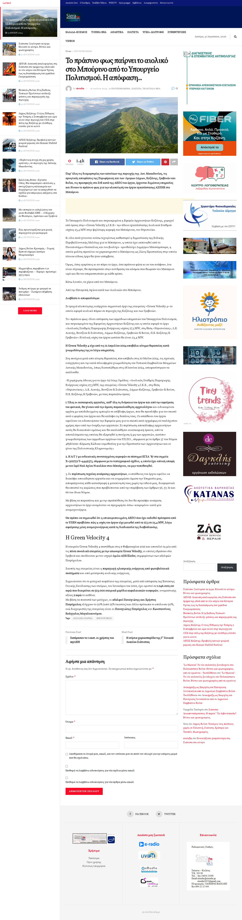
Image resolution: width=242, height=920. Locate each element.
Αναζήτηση (189, 561)
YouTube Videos (99, 3)
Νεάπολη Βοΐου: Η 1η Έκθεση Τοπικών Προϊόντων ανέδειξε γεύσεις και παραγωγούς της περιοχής (35, 95)
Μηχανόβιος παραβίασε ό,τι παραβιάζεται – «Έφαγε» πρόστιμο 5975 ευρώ (37, 272)
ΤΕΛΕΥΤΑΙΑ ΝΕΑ (151, 88)
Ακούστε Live (72, 3)
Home (68, 51)
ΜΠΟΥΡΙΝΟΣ (104, 618)
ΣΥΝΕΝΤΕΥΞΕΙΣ (177, 32)
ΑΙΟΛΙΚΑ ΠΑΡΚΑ (82, 618)
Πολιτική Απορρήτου (93, 866)
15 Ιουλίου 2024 (98, 88)
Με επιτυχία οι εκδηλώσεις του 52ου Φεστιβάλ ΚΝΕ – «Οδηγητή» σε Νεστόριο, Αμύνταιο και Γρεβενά (38, 213)
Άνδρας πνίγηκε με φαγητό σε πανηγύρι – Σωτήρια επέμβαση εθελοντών (35, 292)
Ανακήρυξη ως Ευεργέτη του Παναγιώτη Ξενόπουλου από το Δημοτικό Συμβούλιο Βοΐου (207, 699)
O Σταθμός (85, 3)
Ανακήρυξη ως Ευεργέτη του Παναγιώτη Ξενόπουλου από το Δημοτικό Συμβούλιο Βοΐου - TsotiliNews (210, 691)
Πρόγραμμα (124, 3)
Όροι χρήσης (94, 862)
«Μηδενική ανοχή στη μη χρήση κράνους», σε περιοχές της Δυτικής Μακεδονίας (37, 163)
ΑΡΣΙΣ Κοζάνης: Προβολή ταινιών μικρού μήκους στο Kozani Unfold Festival (38, 143)
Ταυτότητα (93, 858)
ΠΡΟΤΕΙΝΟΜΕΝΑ (83, 51)
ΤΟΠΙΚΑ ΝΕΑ (98, 32)
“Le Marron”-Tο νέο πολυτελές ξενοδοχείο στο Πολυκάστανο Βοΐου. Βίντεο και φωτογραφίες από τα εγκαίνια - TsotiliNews (208, 669)
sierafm (80, 88)
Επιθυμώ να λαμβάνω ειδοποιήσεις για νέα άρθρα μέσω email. (100, 782)
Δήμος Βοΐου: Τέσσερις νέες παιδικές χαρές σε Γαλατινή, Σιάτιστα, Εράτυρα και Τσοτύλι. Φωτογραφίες (208, 728)
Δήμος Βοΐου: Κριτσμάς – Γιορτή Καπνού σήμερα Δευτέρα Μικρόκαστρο (36, 252)
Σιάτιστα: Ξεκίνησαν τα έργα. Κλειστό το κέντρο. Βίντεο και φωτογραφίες (34, 47)
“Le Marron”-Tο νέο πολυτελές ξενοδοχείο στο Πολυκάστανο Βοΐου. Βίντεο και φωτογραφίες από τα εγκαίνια (209, 677)
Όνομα (70, 722)
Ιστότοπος (129, 737)
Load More (30, 310)
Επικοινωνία (166, 3)
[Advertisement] (130, 206)
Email (70, 738)
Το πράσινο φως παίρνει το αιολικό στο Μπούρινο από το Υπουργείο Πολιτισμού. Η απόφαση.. (29, 24)
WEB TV (113, 3)
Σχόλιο (71, 676)
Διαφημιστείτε (151, 3)
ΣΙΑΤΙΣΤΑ (133, 32)
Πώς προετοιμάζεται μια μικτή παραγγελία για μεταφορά (35, 231)
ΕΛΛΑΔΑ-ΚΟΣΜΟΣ (76, 32)
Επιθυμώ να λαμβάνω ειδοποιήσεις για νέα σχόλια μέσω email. (100, 770)
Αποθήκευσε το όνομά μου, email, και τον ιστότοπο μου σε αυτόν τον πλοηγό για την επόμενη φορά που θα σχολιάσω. (123, 756)
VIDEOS (70, 41)
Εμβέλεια (137, 3)
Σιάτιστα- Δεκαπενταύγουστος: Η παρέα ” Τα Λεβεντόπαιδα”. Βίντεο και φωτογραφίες (210, 713)
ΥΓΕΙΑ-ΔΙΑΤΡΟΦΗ (153, 32)
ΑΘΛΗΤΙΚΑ (116, 32)
